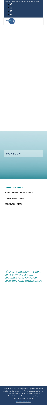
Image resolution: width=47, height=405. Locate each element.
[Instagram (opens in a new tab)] (11, 7)
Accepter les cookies (23, 401)
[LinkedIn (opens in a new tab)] (11, 11)
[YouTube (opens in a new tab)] (11, 14)
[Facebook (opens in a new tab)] (11, 4)
